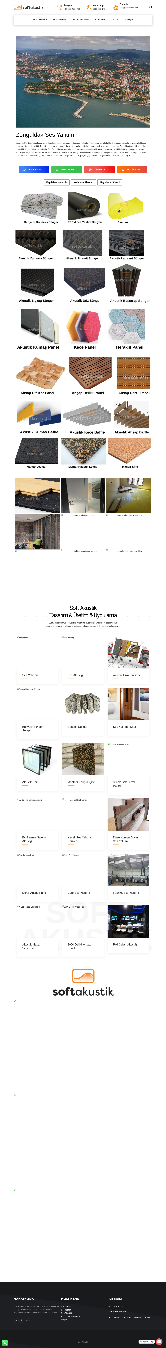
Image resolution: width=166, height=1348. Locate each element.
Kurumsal (101, 20)
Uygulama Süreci (110, 182)
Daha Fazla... (28, 677)
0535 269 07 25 (100, 9)
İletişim (129, 20)
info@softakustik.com (129, 8)
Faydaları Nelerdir (56, 182)
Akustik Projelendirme (70, 1316)
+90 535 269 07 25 (72, 9)
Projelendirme (80, 20)
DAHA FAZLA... (74, 677)
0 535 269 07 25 (115, 1306)
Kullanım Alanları (83, 182)
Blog (116, 20)
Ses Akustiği (40, 20)
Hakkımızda (66, 1306)
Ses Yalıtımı (59, 20)
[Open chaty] (159, 1341)
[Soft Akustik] (29, 7)
